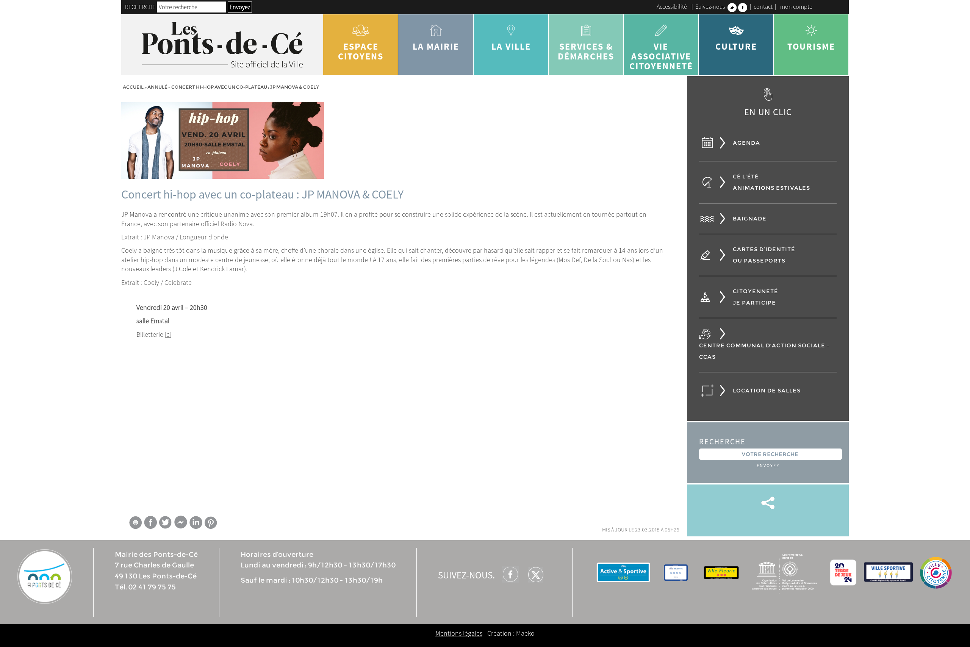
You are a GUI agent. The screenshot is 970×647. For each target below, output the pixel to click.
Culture (736, 46)
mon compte (796, 6)
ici (168, 334)
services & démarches (586, 51)
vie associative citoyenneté (661, 56)
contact (763, 6)
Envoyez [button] (240, 7)
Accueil (133, 87)
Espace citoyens (360, 51)
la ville (511, 46)
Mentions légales (458, 633)
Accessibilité (672, 6)
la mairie (436, 46)
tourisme (811, 46)
